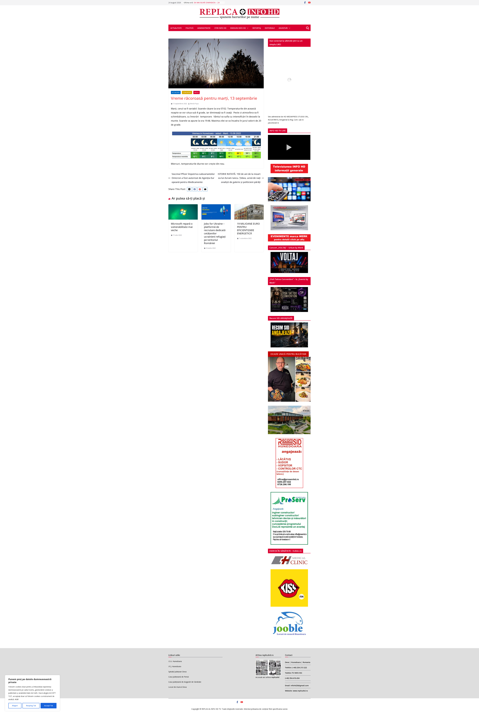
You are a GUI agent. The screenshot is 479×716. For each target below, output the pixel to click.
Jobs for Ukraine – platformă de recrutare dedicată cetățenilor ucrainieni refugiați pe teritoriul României (215, 233)
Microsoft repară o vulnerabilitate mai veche (182, 227)
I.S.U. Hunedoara (175, 661)
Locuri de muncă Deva (177, 687)
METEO (196, 92)
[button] (247, 28)
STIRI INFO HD (220, 28)
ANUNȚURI (283, 28)
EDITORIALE (270, 28)
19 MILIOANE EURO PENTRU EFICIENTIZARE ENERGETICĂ (248, 228)
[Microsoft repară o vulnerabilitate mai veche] (183, 206)
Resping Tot (31, 705)
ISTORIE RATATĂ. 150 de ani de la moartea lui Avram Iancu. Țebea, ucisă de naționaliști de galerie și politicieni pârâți (239, 178)
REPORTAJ (256, 28)
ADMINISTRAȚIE (203, 28)
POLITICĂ (189, 28)
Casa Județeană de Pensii (178, 677)
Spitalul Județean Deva (177, 671)
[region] (32, 693)
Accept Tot (48, 705)
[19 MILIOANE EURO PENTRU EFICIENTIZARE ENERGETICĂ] (249, 206)
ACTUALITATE (176, 28)
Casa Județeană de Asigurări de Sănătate (184, 682)
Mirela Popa (194, 104)
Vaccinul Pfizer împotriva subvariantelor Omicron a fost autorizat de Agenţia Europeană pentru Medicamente (193, 178)
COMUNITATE (187, 92)
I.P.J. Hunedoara (174, 666)
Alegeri (15, 705)
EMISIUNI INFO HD (238, 28)
